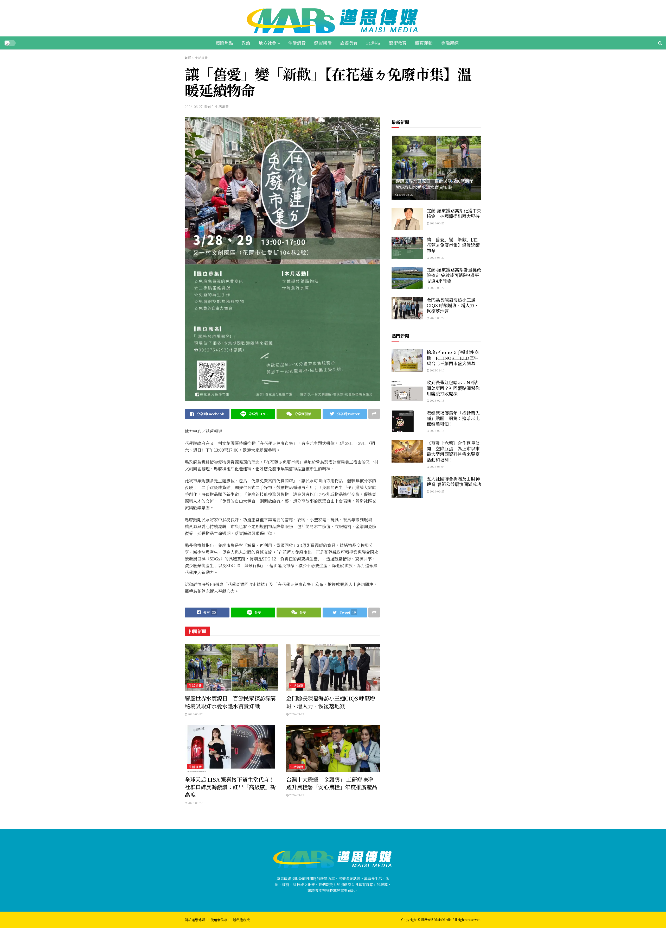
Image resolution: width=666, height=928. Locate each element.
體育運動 (424, 43)
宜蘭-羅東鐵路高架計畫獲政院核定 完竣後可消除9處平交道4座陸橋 (454, 275)
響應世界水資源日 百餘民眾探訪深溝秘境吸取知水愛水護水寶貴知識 (230, 702)
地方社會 (267, 43)
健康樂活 (323, 43)
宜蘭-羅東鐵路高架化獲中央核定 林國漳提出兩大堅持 (454, 213)
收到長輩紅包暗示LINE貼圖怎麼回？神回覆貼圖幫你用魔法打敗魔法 (453, 388)
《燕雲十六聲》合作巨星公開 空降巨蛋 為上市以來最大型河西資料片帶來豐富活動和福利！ (453, 451)
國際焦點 (224, 43)
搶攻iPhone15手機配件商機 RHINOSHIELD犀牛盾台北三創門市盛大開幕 (453, 358)
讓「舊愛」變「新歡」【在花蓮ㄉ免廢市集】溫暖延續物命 (453, 245)
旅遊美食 (349, 43)
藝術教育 (398, 43)
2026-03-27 (194, 106)
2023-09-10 (436, 370)
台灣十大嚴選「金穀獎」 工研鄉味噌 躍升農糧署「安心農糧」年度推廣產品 (332, 783)
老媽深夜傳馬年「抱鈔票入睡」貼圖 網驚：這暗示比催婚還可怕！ (453, 418)
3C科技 (373, 43)
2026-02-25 (437, 491)
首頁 (188, 57)
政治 (245, 43)
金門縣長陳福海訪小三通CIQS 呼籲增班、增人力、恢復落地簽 (330, 702)
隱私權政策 (241, 919)
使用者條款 (218, 919)
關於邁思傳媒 (195, 919)
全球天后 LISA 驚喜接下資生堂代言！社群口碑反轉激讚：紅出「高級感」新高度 (230, 787)
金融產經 (450, 43)
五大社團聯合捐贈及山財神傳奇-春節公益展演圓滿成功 (454, 481)
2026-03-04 (437, 466)
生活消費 (297, 43)
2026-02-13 (436, 400)
